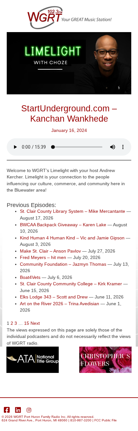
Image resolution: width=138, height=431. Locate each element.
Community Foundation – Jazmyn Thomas (63, 264)
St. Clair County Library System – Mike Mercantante (72, 211)
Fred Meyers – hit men (43, 257)
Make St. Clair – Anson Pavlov (50, 251)
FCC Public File (105, 420)
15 (26, 323)
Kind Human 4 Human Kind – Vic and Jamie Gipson (72, 238)
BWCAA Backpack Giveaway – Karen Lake (63, 224)
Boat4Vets (30, 277)
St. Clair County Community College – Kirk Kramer (71, 283)
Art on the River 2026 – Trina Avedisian (59, 303)
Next (35, 323)
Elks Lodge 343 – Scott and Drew (54, 297)
